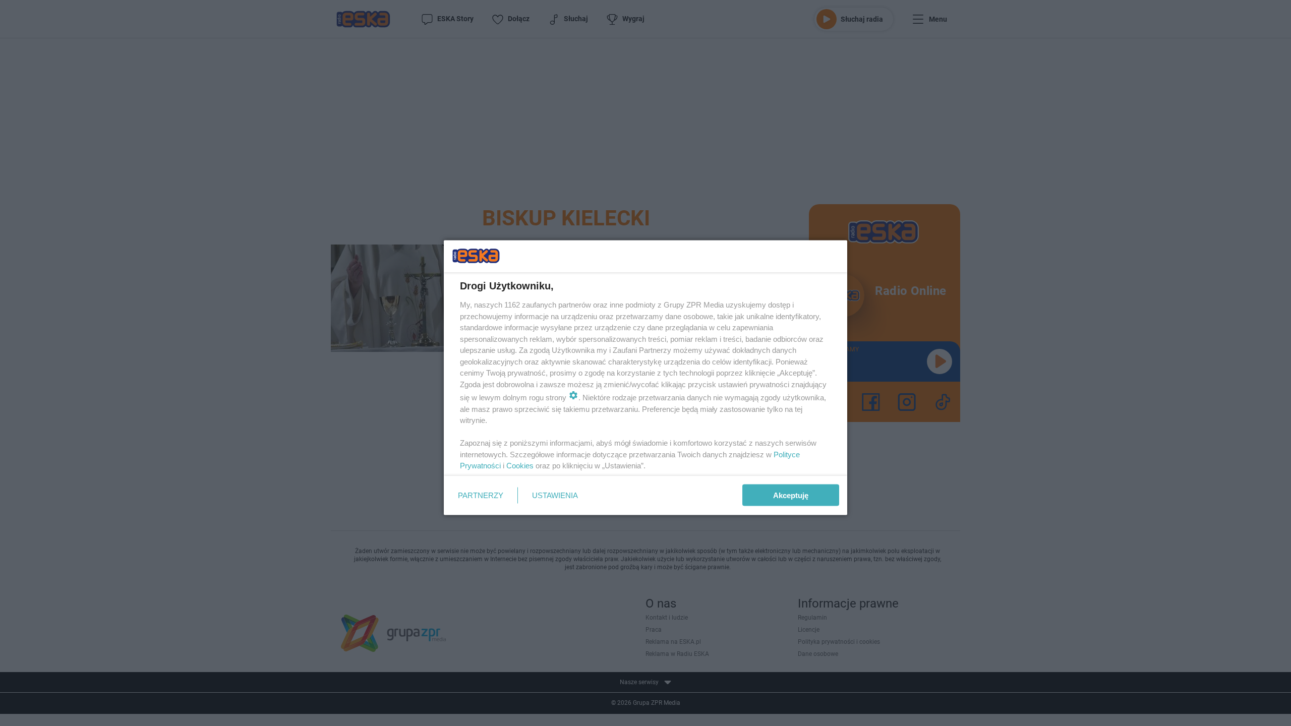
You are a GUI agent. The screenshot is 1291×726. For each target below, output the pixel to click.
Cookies (520, 465)
